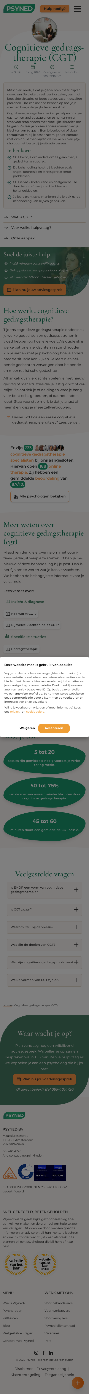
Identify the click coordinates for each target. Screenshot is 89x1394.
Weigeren (27, 728)
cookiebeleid (35, 711)
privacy (15, 711)
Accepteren (54, 728)
